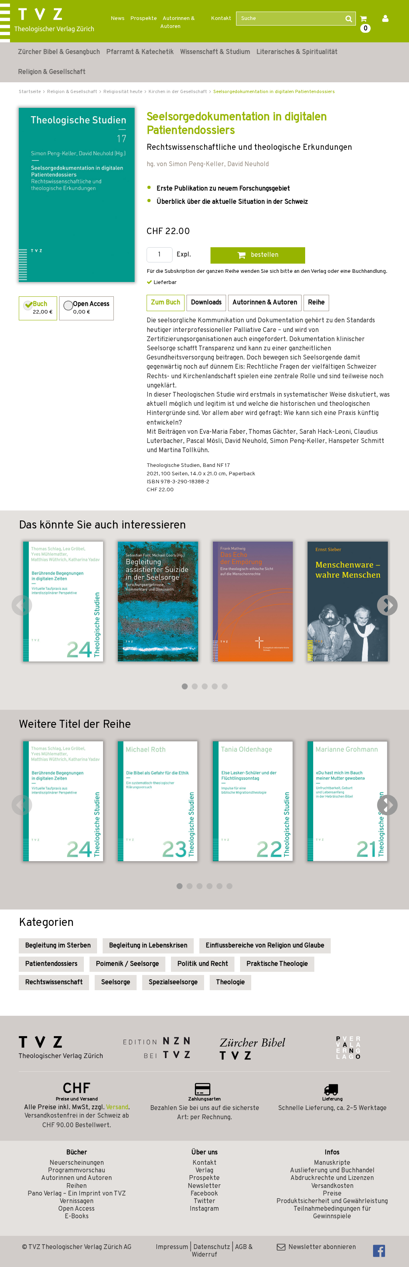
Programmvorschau (76, 1171)
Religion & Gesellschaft (51, 72)
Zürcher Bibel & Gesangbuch (59, 52)
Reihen (76, 1186)
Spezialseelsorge (173, 983)
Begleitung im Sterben (58, 946)
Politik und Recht (202, 964)
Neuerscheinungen (77, 1163)
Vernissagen (76, 1201)
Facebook (204, 1194)
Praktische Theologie (277, 964)
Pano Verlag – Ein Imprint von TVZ (77, 1194)
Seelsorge (115, 983)
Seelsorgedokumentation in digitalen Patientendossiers (274, 92)
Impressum (172, 1247)
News (118, 18)
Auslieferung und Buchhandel (332, 1171)
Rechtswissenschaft (54, 983)
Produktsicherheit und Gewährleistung (332, 1201)
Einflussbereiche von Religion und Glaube (265, 946)
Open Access (76, 1209)
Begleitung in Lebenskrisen (148, 946)
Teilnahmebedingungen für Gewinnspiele (332, 1213)
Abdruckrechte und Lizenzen (332, 1178)
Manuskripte (332, 1163)
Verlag (204, 1171)
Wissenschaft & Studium (215, 52)
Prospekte (143, 18)
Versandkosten (332, 1186)
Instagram (204, 1209)
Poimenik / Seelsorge (127, 964)
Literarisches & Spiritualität (297, 52)
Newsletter (204, 1186)
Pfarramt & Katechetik (140, 52)
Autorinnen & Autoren (177, 22)
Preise (332, 1194)
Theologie (230, 983)
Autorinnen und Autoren (76, 1178)
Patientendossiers (51, 964)
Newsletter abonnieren (320, 1247)
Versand (117, 1108)
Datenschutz (211, 1247)
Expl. (184, 255)
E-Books (77, 1217)
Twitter (204, 1201)
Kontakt (221, 18)
